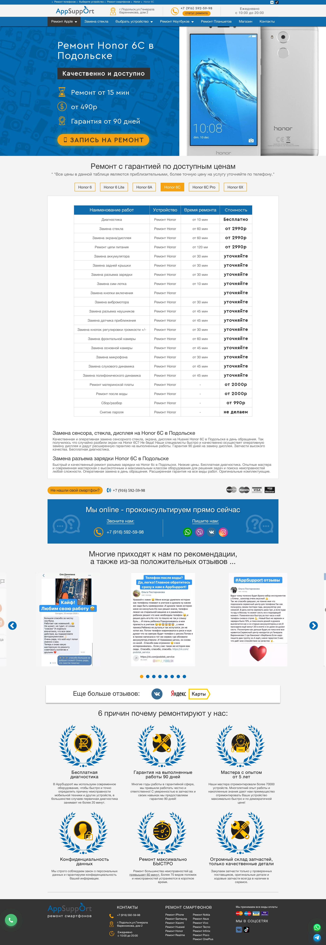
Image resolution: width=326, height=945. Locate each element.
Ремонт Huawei (175, 927)
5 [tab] (166, 676)
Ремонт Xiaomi (174, 923)
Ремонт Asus (201, 919)
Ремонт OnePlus (203, 939)
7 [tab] (178, 676)
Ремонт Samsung (176, 919)
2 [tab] (147, 676)
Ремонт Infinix (201, 931)
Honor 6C (172, 188)
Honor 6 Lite (114, 188)
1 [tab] (141, 676)
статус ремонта (196, 13)
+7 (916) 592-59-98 (196, 8)
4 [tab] (160, 676)
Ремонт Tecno (201, 927)
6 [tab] (172, 676)
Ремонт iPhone (174, 915)
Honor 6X (235, 188)
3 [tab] (154, 676)
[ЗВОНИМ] (11, 920)
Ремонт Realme (175, 935)
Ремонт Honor (174, 931)
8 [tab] (184, 676)
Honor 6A (144, 188)
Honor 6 (85, 188)
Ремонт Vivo (200, 923)
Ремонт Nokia (201, 915)
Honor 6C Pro (204, 188)
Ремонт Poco (201, 935)
